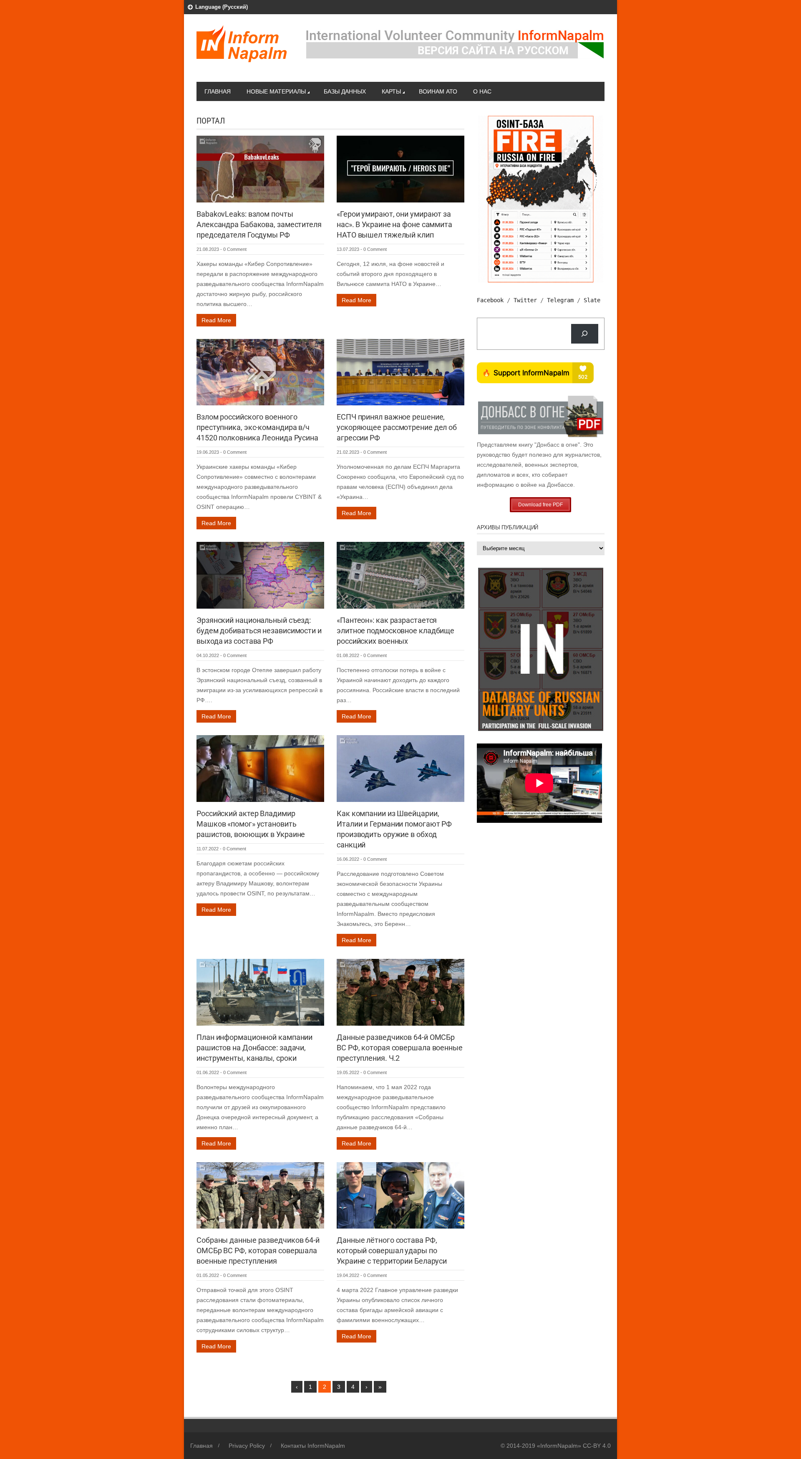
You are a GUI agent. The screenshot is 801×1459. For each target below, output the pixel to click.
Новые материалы (276, 91)
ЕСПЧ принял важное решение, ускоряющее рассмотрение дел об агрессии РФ (397, 427)
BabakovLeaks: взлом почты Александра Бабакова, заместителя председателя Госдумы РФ (259, 224)
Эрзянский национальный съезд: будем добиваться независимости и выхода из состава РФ (259, 630)
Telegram (560, 300)
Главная (217, 91)
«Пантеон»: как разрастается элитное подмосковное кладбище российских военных (395, 630)
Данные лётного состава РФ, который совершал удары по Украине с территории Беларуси (392, 1250)
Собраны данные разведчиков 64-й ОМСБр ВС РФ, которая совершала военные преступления (258, 1250)
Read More (216, 320)
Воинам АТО (438, 91)
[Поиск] (584, 334)
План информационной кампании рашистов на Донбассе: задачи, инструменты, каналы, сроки (254, 1047)
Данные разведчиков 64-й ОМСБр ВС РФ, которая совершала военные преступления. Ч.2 (400, 1047)
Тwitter (525, 300)
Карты (391, 91)
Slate (592, 300)
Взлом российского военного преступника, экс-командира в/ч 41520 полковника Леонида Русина (257, 427)
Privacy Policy (247, 1445)
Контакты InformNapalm (313, 1445)
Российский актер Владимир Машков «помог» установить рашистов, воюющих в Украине (250, 824)
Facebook (490, 300)
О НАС (482, 91)
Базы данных (345, 91)
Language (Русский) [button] (221, 7)
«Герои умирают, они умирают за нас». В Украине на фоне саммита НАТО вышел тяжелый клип (394, 224)
